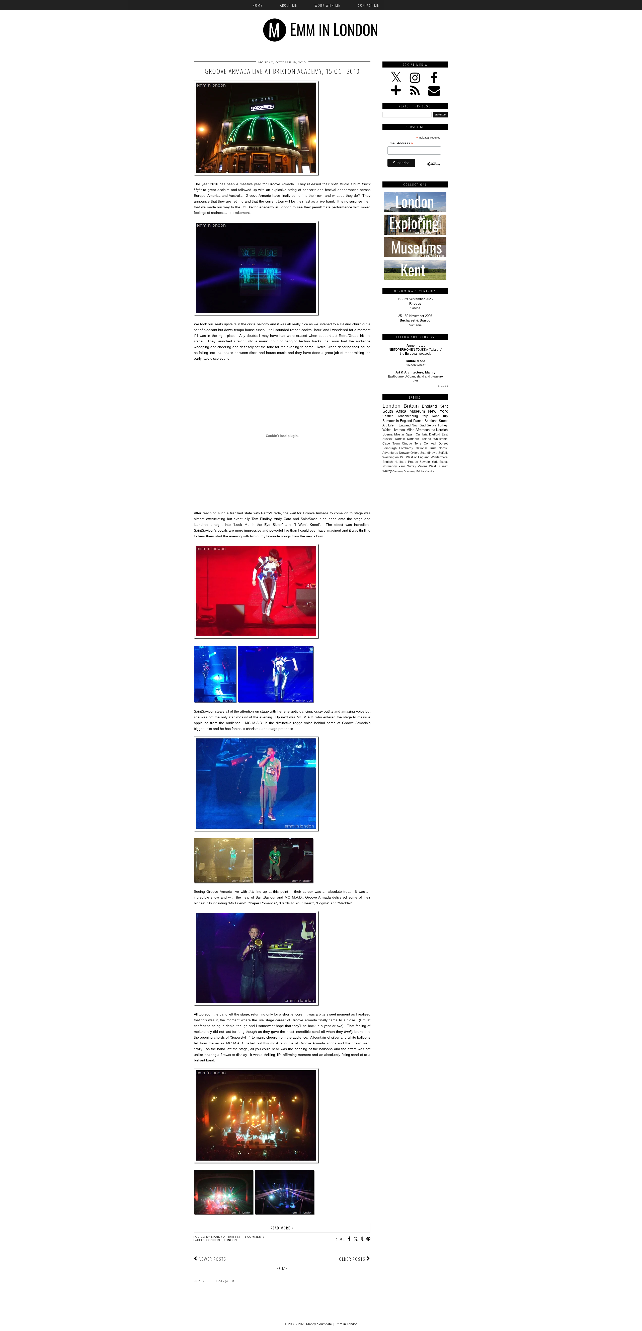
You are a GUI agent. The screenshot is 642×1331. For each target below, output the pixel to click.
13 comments (254, 1236)
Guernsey (409, 471)
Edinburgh (389, 448)
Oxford (415, 452)
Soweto (425, 461)
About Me (288, 5)
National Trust (426, 448)
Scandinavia (428, 452)
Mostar (399, 434)
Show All (443, 386)
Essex (443, 461)
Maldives (421, 471)
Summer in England (397, 421)
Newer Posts (212, 1259)
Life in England (399, 425)
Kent (443, 406)
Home (258, 5)
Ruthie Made (415, 361)
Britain (411, 406)
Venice (430, 471)
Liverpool (399, 430)
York (435, 461)
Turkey (443, 425)
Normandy (389, 466)
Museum (417, 411)
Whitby (387, 471)
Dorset (443, 443)
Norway (404, 452)
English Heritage (394, 461)
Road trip (440, 416)
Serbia (431, 425)
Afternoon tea (425, 430)
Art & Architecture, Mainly (415, 372)
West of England (418, 457)
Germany (397, 471)
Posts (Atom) (226, 1281)
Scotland (431, 421)
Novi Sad (419, 425)
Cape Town (391, 443)
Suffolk (443, 452)
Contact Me (368, 5)
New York (438, 411)
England (429, 406)
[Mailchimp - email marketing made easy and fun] (433, 168)
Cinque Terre (412, 443)
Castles (387, 416)
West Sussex (438, 466)
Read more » (282, 1227)
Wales (386, 430)
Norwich (442, 430)
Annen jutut (416, 345)
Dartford (434, 434)
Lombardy (406, 448)
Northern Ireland (419, 438)
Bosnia (387, 434)
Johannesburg (407, 416)
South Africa (394, 411)
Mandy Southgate (319, 1324)
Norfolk (400, 438)
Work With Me (327, 5)
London (230, 1240)
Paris (402, 466)
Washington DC (393, 457)
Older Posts (353, 1259)
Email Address (400, 143)
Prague (413, 461)
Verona (423, 466)
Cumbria (422, 434)
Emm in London (346, 1324)
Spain (410, 434)
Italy (425, 416)
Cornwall (430, 443)
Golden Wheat (415, 365)
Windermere (439, 457)
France (418, 421)
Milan (410, 430)
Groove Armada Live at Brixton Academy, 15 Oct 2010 (282, 71)
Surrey (411, 466)
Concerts (214, 1240)
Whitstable (440, 438)
